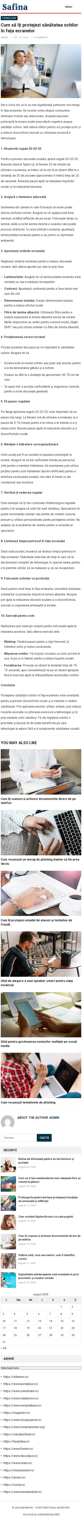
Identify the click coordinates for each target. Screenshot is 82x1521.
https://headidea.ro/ (16, 1441)
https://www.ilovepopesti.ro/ (22, 1420)
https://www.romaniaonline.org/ (24, 1427)
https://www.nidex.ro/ (17, 1463)
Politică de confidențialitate (41, 1514)
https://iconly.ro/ (14, 1485)
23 (73, 1328)
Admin (4, 37)
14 (50, 1321)
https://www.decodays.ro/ (20, 1456)
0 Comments (41, 37)
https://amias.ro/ (14, 1477)
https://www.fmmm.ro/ (18, 1449)
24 (4, 1335)
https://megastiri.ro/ (16, 1413)
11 (15, 1321)
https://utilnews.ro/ (16, 1377)
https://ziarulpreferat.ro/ (19, 1434)
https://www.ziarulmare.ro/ (21, 1391)
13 (39, 1321)
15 (62, 1321)
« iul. (4, 1348)
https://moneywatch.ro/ (19, 1470)
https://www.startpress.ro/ (21, 1398)
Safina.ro (27, 1507)
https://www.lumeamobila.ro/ (22, 1492)
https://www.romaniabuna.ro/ (22, 1405)
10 (4, 1321)
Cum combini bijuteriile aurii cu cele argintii (45, 1216)
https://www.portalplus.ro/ (20, 1384)
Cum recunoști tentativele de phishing (28, 1102)
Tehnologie (9, 18)
